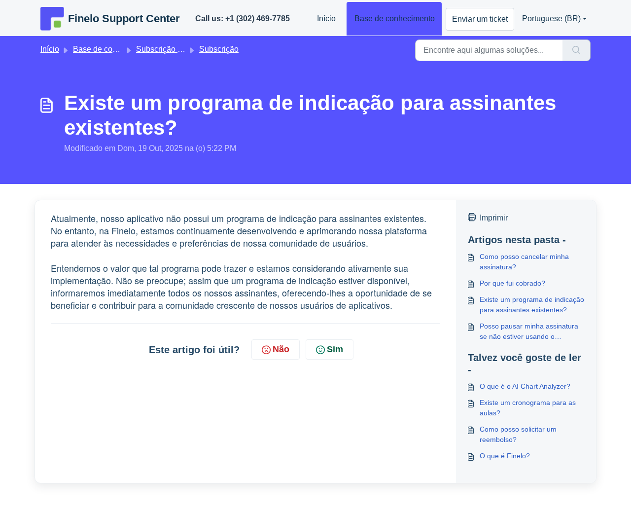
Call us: (242, 18)
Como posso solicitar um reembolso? (518, 434)
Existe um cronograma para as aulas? (528, 408)
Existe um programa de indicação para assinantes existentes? (532, 304)
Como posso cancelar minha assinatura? (524, 262)
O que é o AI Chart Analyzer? (525, 386)
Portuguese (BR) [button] (551, 18)
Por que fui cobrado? (512, 283)
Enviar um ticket (480, 19)
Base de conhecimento (394, 18)
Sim (335, 349)
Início (326, 18)
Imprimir (494, 218)
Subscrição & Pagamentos (182, 49)
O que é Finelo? (505, 456)
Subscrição (219, 49)
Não (281, 349)
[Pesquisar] (576, 50)
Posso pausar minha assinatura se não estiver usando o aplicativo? (529, 332)
